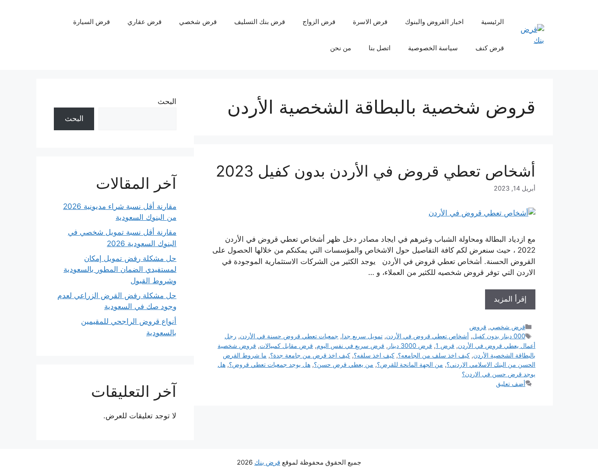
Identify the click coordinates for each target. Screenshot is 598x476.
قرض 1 (445, 345)
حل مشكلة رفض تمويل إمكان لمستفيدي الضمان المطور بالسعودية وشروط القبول (119, 269)
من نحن (340, 48)
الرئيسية (492, 21)
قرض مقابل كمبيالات (286, 345)
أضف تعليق (510, 383)
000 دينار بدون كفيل (498, 336)
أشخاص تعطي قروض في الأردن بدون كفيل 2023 (375, 171)
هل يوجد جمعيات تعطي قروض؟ (269, 364)
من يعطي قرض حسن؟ (343, 364)
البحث (167, 101)
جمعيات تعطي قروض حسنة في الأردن (289, 336)
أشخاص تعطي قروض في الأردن (427, 336)
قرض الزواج (319, 21)
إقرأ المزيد (510, 299)
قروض (477, 326)
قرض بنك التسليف (259, 21)
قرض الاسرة (370, 21)
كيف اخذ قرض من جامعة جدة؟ (310, 355)
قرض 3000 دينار (410, 345)
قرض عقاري (144, 21)
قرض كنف (489, 48)
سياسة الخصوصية (433, 48)
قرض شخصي (198, 21)
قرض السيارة (91, 21)
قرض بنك (267, 462)
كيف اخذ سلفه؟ (374, 355)
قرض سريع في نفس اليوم (350, 345)
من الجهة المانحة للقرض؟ (410, 364)
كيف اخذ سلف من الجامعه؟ (434, 355)
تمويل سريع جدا (362, 336)
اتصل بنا (379, 48)
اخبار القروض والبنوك (434, 21)
